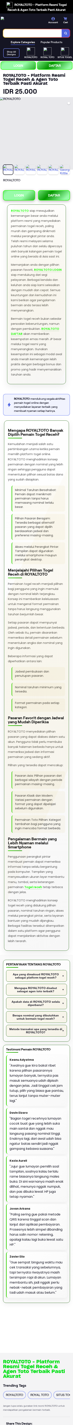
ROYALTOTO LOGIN (48, 270)
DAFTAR (55, 65)
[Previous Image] (3, 134)
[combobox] (32, 33)
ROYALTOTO (20, 211)
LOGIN (18, 65)
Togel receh (33, 887)
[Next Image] (70, 134)
